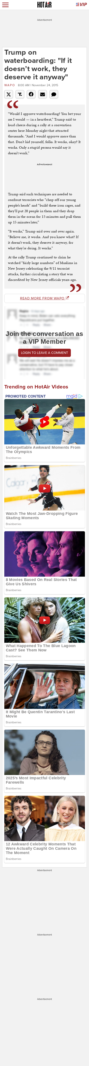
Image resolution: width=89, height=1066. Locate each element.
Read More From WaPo (42, 298)
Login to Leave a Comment (44, 353)
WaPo (10, 85)
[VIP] (81, 5)
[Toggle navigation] (5, 5)
